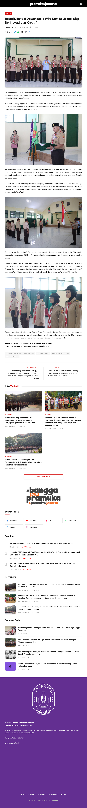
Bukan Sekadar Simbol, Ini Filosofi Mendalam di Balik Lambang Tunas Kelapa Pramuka (47, 665)
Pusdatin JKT (9, 27)
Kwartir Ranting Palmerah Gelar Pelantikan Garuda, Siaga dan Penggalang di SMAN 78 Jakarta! (20, 420)
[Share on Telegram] (14, 32)
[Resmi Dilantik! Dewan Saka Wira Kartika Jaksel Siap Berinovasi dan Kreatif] (43, 62)
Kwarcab (42, 794)
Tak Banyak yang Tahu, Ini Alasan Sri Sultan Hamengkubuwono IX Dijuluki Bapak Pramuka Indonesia (49, 653)
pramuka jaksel (57, 353)
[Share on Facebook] (29, 32)
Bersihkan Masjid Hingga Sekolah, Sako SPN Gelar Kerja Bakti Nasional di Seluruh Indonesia (42, 564)
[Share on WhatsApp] (18, 32)
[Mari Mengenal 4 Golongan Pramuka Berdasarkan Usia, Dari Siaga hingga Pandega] (10, 630)
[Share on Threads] (22, 32)
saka (67, 353)
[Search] (81, 4)
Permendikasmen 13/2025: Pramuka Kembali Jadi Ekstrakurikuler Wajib (41, 543)
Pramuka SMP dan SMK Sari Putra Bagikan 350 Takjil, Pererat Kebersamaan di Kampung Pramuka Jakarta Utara (45, 553)
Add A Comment (43, 477)
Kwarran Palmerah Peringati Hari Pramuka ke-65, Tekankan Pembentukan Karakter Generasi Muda (23, 462)
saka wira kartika (12, 357)
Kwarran (8, 414)
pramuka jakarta (43, 353)
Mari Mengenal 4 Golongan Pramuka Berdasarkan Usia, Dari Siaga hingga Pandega (49, 629)
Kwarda (48, 414)
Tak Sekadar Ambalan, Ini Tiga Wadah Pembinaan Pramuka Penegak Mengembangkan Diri (47, 641)
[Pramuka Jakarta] (43, 4)
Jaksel (8, 13)
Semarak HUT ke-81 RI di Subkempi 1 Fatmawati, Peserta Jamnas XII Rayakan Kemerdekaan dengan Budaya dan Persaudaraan (63, 421)
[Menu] (6, 4)
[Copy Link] (25, 32)
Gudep (63, 794)
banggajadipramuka (13, 353)
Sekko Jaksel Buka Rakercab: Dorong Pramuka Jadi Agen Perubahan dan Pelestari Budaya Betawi (63, 373)
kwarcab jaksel (29, 353)
